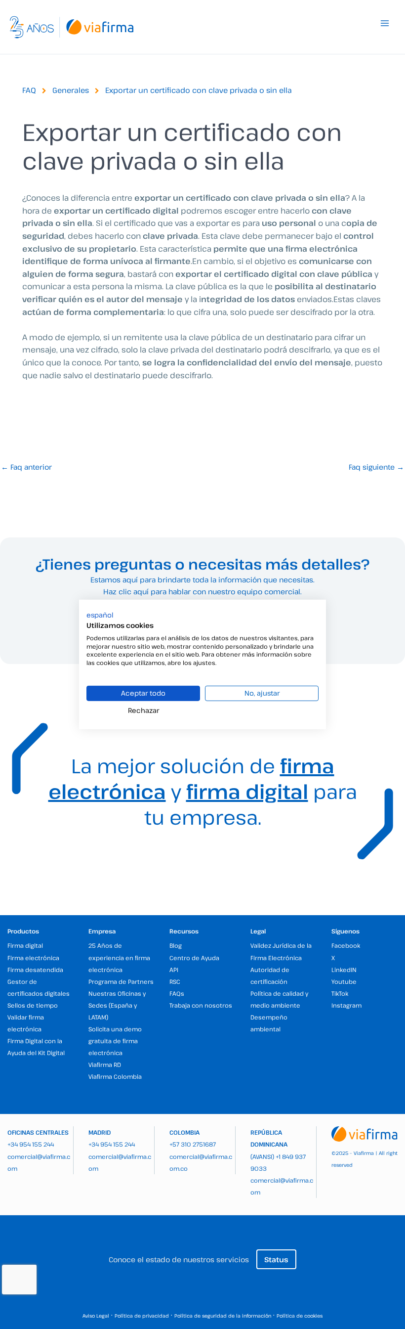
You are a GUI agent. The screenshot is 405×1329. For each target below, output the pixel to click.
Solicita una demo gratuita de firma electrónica (115, 1041)
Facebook (345, 945)
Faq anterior (26, 467)
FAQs (176, 993)
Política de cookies (300, 1315)
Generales (70, 90)
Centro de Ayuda (194, 958)
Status (276, 1259)
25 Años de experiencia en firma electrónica (119, 957)
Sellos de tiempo (32, 1005)
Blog (175, 945)
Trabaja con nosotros (200, 1005)
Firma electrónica (33, 958)
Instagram (346, 1005)
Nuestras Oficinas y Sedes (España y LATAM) (117, 1005)
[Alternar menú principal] (384, 23)
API (173, 970)
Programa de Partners (121, 981)
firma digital (247, 791)
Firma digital (25, 945)
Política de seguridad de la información (222, 1315)
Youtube (344, 981)
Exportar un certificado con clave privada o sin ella (198, 90)
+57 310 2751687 (192, 1144)
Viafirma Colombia (115, 1076)
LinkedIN (344, 970)
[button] (100, 615)
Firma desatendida (35, 970)
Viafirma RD (104, 1064)
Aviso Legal (95, 1315)
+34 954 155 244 (30, 1144)
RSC (174, 981)
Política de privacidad (142, 1315)
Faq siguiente (376, 467)
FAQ (29, 90)
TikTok (339, 993)
